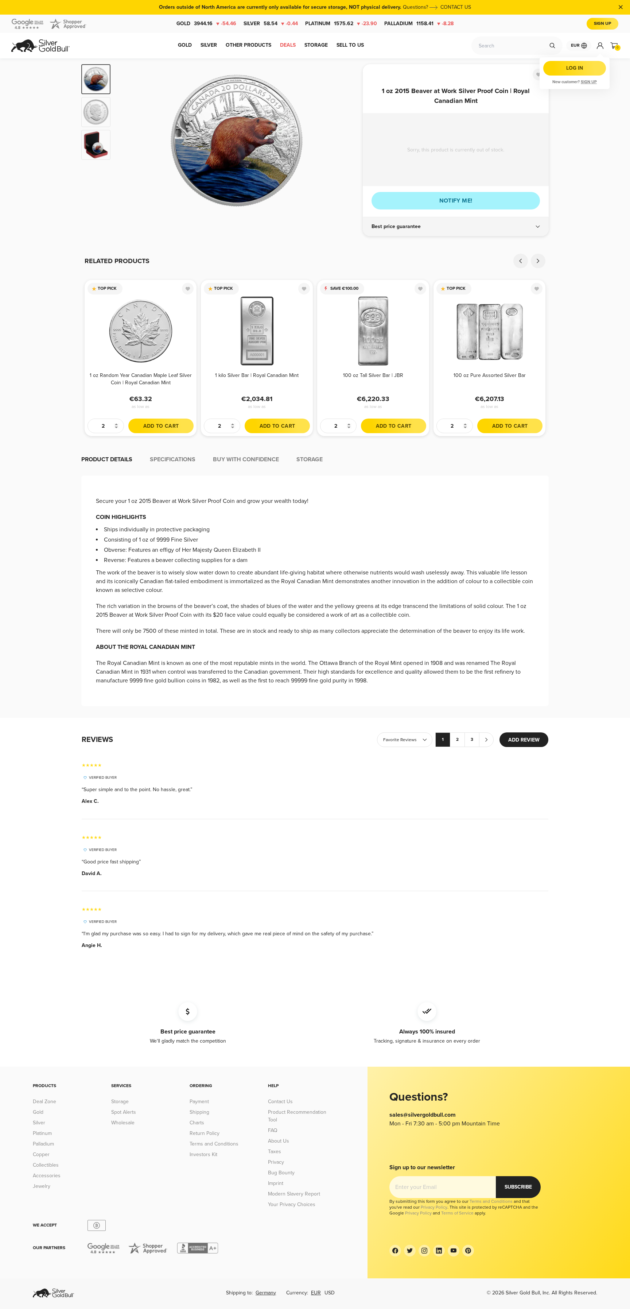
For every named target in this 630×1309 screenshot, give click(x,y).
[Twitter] (410, 1250)
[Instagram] (424, 1250)
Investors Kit (203, 1154)
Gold (206, 23)
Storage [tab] (309, 459)
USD (329, 1293)
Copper (41, 1154)
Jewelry (41, 1186)
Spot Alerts (123, 1112)
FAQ (272, 1130)
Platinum (341, 23)
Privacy (276, 1162)
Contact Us (280, 1101)
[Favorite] (538, 74)
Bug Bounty (281, 1173)
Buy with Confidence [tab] (246, 459)
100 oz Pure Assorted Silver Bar (490, 375)
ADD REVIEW (524, 740)
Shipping (199, 1112)
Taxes (274, 1151)
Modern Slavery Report (294, 1194)
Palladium (419, 23)
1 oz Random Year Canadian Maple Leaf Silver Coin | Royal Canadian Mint (141, 379)
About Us (278, 1141)
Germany (266, 1293)
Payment (199, 1101)
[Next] (346, 141)
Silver (271, 23)
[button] (456, 226)
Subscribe (518, 1187)
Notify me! (455, 200)
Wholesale (123, 1123)
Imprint (275, 1183)
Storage (120, 1101)
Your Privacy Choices (291, 1204)
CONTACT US (455, 7)
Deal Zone (44, 1101)
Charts (197, 1123)
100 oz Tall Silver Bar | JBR (373, 375)
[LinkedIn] (439, 1250)
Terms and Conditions (214, 1144)
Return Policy (204, 1133)
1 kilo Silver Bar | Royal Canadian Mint (257, 375)
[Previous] (127, 141)
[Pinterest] (468, 1250)
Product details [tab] (106, 459)
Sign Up (602, 23)
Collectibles (46, 1165)
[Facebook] (395, 1250)
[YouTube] (453, 1250)
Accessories (47, 1176)
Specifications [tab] (172, 459)
